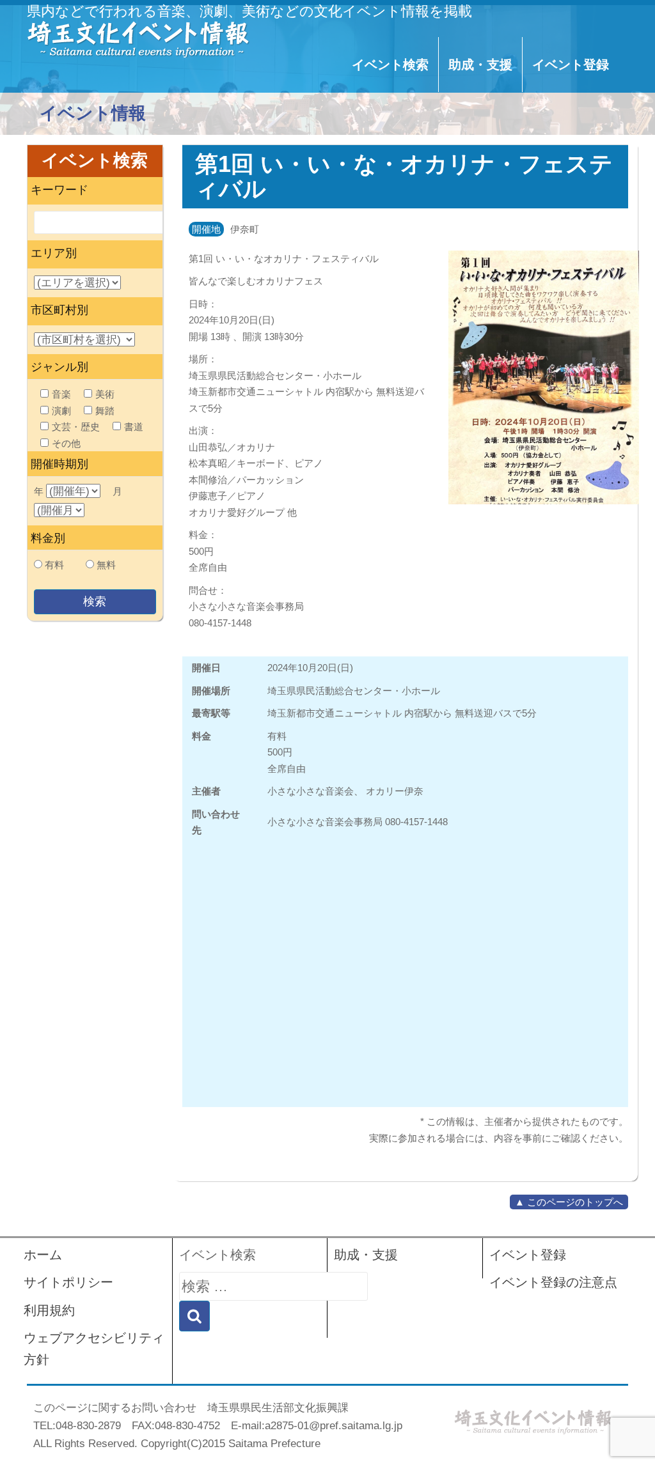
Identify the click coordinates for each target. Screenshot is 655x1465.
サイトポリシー (68, 1282)
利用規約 (49, 1310)
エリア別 (54, 253)
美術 (104, 394)
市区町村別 (59, 310)
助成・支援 (480, 65)
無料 (106, 564)
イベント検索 (390, 65)
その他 (66, 443)
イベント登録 (570, 65)
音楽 (61, 394)
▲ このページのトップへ (569, 1202)
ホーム (43, 1255)
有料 (54, 564)
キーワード (59, 189)
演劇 (61, 410)
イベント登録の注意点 (553, 1282)
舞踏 (104, 410)
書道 (133, 426)
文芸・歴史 (76, 426)
